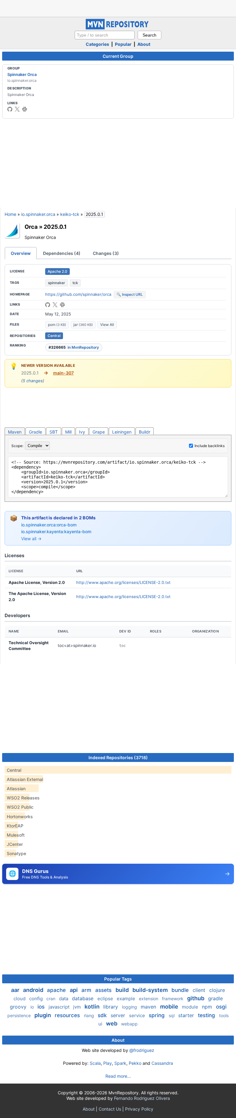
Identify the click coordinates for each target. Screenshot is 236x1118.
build (123, 990)
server (119, 1015)
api (74, 990)
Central (54, 335)
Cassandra (162, 1063)
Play (107, 1063)
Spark (120, 1063)
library (111, 1007)
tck (75, 282)
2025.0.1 (55, 226)
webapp (129, 1023)
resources (68, 1015)
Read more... (118, 1076)
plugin (43, 1015)
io (32, 1006)
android (34, 990)
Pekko (135, 1063)
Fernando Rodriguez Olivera (142, 1098)
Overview (21, 253)
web (112, 1023)
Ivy (82, 431)
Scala (95, 1063)
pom (57, 324)
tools (224, 1015)
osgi (221, 1007)
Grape (98, 431)
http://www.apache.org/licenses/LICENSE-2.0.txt (123, 582)
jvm (77, 1007)
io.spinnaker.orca (38, 214)
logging (130, 1006)
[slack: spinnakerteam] (24, 109)
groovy (19, 1007)
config (36, 998)
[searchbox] (105, 35)
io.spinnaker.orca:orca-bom (49, 524)
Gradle (35, 431)
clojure (217, 990)
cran (51, 998)
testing (207, 1015)
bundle (180, 990)
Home (10, 214)
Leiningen (122, 431)
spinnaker (56, 282)
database (83, 998)
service (137, 1015)
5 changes (33, 380)
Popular (123, 44)
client (200, 990)
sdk (103, 1015)
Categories (97, 44)
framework (173, 998)
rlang (89, 1015)
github (196, 998)
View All (107, 324)
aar (16, 990)
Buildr (144, 431)
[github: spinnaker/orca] (47, 304)
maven (149, 1007)
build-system (150, 990)
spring (157, 1015)
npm (208, 1007)
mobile (169, 1006)
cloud (20, 998)
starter (186, 1015)
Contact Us (110, 1109)
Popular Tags (118, 978)
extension (149, 998)
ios (41, 1007)
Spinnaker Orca (22, 74)
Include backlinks (210, 445)
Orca (31, 226)
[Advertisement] (118, 7)
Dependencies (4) (62, 253)
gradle (215, 998)
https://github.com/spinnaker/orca (78, 294)
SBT (53, 431)
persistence (19, 1015)
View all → (31, 538)
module (190, 1007)
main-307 (63, 372)
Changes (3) (106, 253)
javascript (60, 1007)
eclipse (105, 998)
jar (83, 324)
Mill (68, 431)
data (64, 998)
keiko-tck (69, 214)
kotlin (93, 1006)
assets (104, 990)
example (126, 998)
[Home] (118, 27)
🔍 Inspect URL (129, 294)
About (143, 44)
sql (172, 1015)
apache (57, 990)
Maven (15, 431)
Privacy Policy (139, 1109)
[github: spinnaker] (9, 109)
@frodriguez (141, 1050)
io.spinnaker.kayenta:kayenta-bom (56, 531)
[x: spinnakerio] (17, 109)
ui (101, 1024)
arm (87, 990)
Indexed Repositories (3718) (118, 757)
